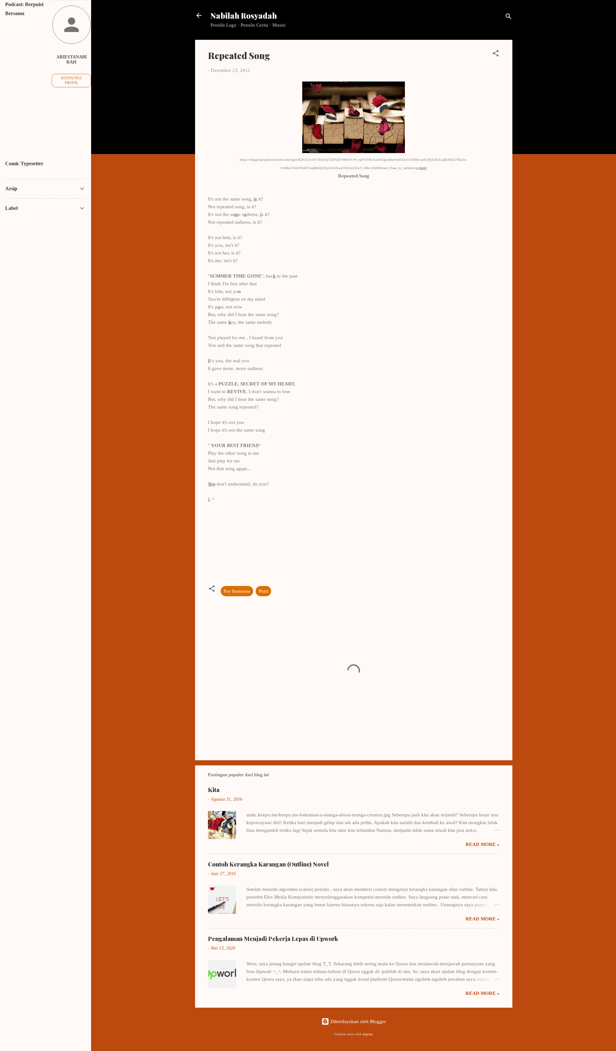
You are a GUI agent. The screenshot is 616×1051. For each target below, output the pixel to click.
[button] (496, 54)
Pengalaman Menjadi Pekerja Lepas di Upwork (273, 939)
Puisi (263, 591)
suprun (368, 1034)
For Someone (237, 591)
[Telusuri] (508, 17)
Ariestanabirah (71, 60)
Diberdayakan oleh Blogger (357, 1021)
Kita (213, 790)
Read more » (483, 844)
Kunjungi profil (71, 80)
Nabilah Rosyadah (243, 15)
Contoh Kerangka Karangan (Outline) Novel (268, 864)
